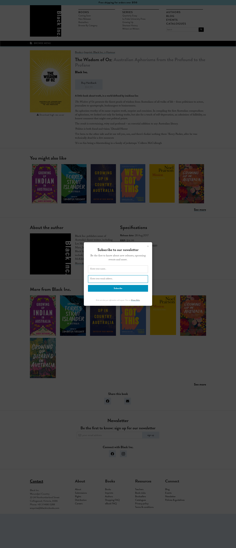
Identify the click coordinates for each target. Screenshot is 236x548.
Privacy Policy (135, 300)
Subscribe (118, 288)
